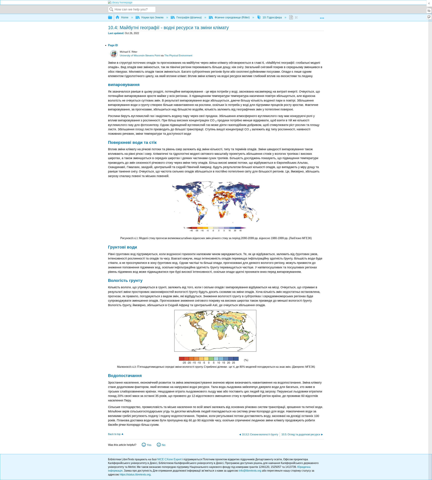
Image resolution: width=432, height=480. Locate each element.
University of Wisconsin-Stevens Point (140, 55)
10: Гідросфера (272, 17)
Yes (149, 445)
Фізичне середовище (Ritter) (232, 17)
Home (124, 17)
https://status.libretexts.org (135, 474)
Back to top (114, 434)
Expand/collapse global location (322, 16)
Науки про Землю (152, 17)
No (163, 445)
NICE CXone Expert (169, 459)
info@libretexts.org (250, 470)
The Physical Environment (178, 55)
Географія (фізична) (189, 17)
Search (111, 9)
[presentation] (134, 238)
